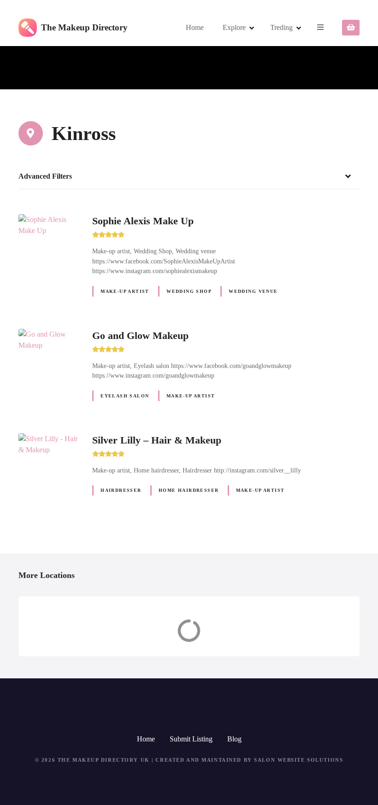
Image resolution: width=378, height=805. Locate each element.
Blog (234, 739)
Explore (234, 27)
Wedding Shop (189, 291)
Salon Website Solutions (298, 760)
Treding (281, 27)
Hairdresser (121, 490)
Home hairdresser (189, 490)
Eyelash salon (124, 395)
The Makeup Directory (84, 27)
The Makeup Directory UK (104, 760)
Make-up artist (124, 291)
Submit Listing (191, 739)
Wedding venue (253, 291)
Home (195, 27)
